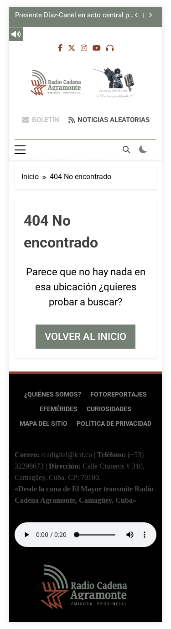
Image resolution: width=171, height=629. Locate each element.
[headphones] (110, 48)
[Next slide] (150, 15)
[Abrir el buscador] (126, 149)
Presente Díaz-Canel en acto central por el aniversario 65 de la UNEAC (75, 15)
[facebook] (60, 48)
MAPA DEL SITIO (43, 424)
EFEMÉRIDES (59, 409)
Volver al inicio (85, 336)
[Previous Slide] (136, 15)
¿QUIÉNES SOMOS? (52, 394)
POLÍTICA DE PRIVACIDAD (114, 424)
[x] (71, 48)
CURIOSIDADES (109, 409)
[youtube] (97, 48)
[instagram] (84, 48)
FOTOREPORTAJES (118, 394)
